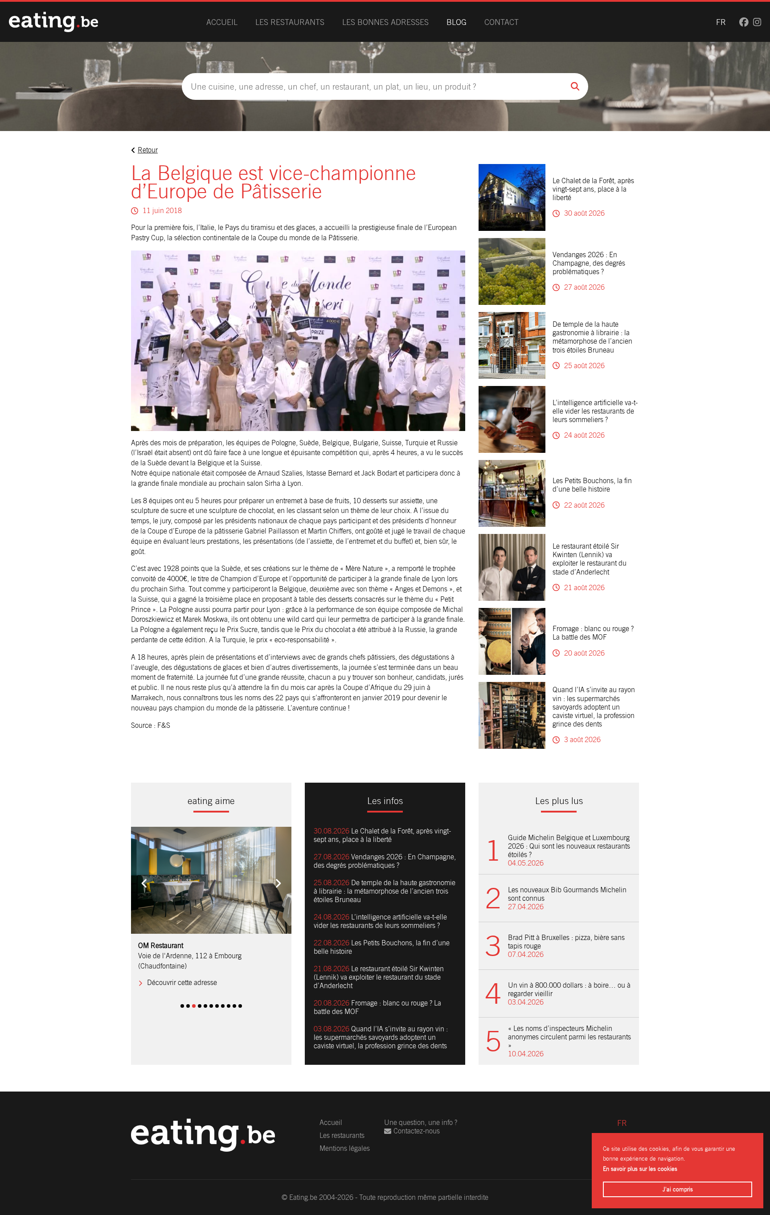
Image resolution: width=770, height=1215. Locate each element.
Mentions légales (344, 1148)
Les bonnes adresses (385, 22)
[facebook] (744, 22)
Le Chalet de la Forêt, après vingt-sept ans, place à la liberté (593, 189)
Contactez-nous (416, 1131)
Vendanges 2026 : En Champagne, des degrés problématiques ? (589, 263)
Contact (501, 22)
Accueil (222, 22)
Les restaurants (289, 22)
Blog (456, 22)
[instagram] (757, 22)
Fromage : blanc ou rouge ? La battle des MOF (593, 632)
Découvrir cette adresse (182, 973)
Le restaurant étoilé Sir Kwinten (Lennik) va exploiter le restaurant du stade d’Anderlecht (590, 559)
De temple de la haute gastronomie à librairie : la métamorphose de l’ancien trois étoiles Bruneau (592, 337)
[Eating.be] (53, 22)
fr (721, 22)
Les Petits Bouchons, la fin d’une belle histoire (592, 484)
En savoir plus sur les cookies (640, 1169)
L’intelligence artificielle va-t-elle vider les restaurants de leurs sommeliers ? (595, 411)
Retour (148, 150)
